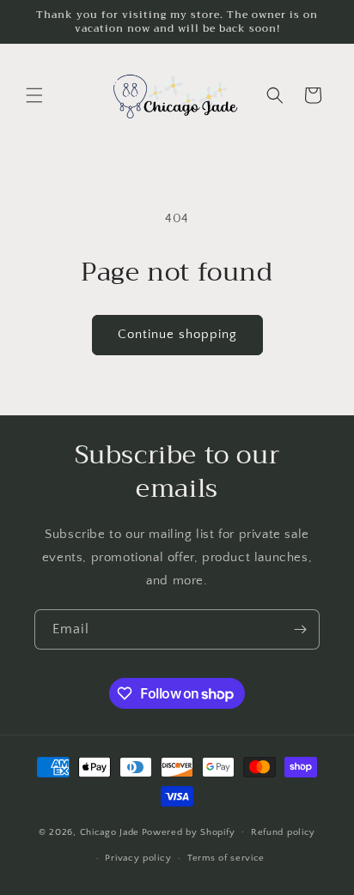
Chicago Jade (109, 831)
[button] (34, 95)
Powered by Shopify (188, 831)
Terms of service (226, 858)
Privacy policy (138, 858)
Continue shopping (177, 334)
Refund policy (283, 832)
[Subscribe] (300, 629)
